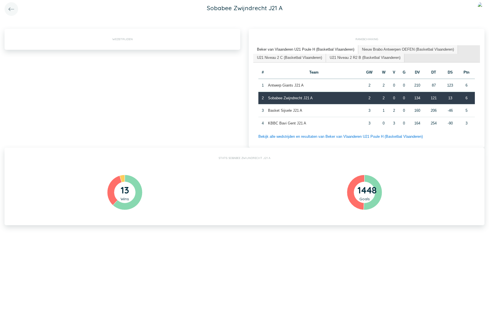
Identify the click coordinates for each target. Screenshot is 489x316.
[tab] (305, 49)
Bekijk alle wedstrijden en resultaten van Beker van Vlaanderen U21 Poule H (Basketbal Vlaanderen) (340, 136)
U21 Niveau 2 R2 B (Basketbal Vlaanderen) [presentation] (365, 57)
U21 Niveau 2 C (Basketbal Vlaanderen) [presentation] (289, 57)
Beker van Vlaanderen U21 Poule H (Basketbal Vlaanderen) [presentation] (305, 49)
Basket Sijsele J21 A (285, 110)
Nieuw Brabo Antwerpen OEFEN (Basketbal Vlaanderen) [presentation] (408, 49)
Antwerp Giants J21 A (286, 85)
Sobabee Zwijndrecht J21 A (290, 98)
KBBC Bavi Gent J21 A (287, 123)
